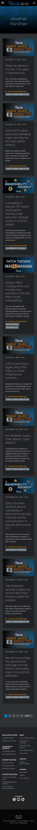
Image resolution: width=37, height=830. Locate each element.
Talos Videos (24, 753)
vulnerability (12, 327)
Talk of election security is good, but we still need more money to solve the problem (17, 593)
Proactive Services (8, 765)
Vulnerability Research (7, 747)
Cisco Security (24, 778)
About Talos (23, 772)
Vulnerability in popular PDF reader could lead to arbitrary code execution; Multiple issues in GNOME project (17, 213)
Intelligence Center (9, 735)
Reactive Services (8, 763)
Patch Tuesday (12, 324)
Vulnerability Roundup (16, 248)
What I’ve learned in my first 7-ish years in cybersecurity (17, 69)
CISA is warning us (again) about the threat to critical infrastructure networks (17, 371)
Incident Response (9, 760)
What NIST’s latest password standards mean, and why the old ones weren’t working (18, 138)
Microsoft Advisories (9, 754)
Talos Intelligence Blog (27, 738)
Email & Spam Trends (9, 741)
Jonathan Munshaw (17, 92)
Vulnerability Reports (9, 751)
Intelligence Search (8, 738)
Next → (28, 716)
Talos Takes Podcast (26, 750)
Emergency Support (8, 768)
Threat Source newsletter (17, 94)
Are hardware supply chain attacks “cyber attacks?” (18, 439)
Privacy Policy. (23, 823)
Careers (22, 775)
